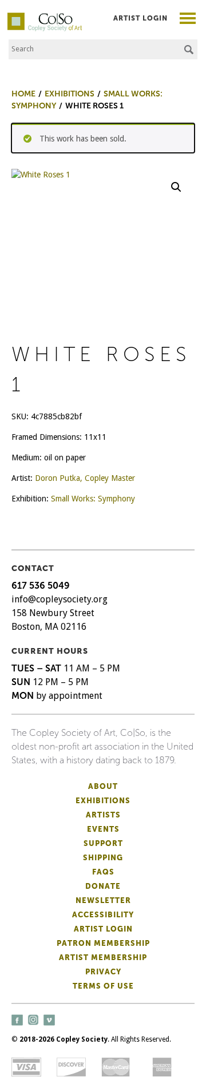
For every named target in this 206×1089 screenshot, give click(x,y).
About (103, 786)
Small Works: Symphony (93, 498)
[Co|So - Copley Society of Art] (45, 17)
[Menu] (188, 20)
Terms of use (103, 986)
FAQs (103, 872)
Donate (103, 886)
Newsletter (103, 900)
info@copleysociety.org (59, 599)
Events (103, 829)
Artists (103, 815)
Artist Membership (103, 957)
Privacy (103, 971)
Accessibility (103, 914)
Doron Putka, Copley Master (85, 478)
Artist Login (140, 18)
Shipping (103, 857)
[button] (176, 187)
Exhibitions (103, 800)
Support (103, 843)
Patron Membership (103, 943)
